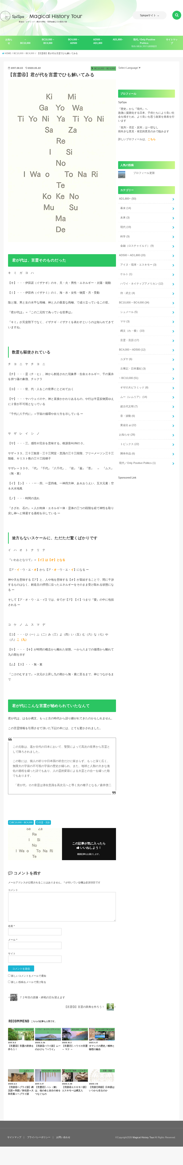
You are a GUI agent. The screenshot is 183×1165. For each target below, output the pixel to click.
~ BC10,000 (25, 41)
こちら (152, 139)
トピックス (129, 444)
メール (12, 939)
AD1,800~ (118, 39)
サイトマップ (172, 41)
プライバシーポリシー (38, 1137)
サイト (12, 953)
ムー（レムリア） (133, 397)
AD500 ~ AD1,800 (97, 41)
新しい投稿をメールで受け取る (28, 982)
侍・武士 (127, 293)
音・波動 (127, 415)
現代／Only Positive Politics (144, 42)
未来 (125, 217)
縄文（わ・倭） (132, 330)
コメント (13, 890)
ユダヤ (126, 359)
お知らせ (8, 41)
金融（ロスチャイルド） (137, 245)
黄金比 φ (128, 425)
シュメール (129, 312)
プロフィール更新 (144, 173)
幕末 (125, 208)
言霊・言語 (44, 822)
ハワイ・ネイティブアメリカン (141, 283)
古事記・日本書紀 (133, 368)
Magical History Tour (143, 1137)
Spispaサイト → (149, 15)
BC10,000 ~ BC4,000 (48, 41)
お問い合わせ (63, 1137)
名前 (11, 926)
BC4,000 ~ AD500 (73, 41)
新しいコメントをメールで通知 (28, 975)
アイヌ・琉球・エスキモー (138, 264)
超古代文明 (129, 406)
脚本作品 (127, 453)
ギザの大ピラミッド (134, 387)
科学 (125, 236)
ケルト (126, 274)
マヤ (125, 321)
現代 (125, 227)
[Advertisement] (148, 505)
